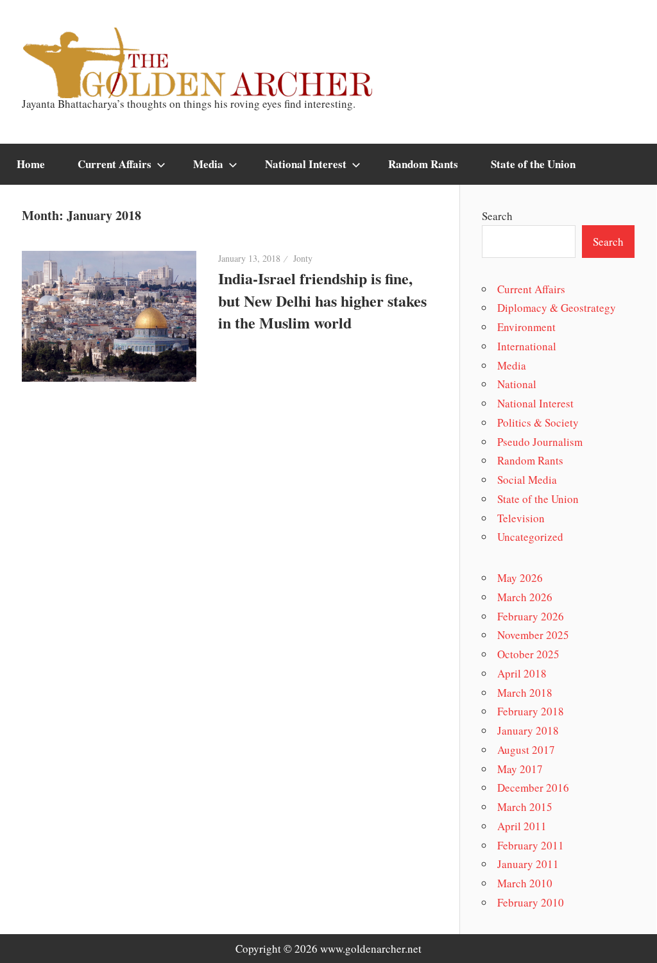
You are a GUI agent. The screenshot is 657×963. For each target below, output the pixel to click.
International (526, 346)
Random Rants (423, 164)
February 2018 (530, 711)
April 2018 (522, 673)
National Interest (305, 164)
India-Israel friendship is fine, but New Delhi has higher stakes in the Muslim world (322, 300)
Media (208, 164)
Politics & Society (538, 422)
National (516, 384)
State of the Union (533, 164)
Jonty (302, 258)
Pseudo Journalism (540, 441)
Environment (526, 327)
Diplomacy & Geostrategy (556, 307)
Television (521, 518)
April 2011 (522, 826)
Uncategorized (530, 536)
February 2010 (530, 902)
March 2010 (524, 883)
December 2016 (533, 787)
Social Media (527, 479)
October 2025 (528, 654)
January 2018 (528, 730)
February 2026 (530, 616)
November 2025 (533, 634)
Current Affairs (114, 164)
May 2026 (520, 577)
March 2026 (524, 597)
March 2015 (524, 806)
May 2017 (520, 769)
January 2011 (528, 863)
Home (31, 164)
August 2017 (526, 749)
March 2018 (524, 692)
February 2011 (530, 845)
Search (497, 216)
